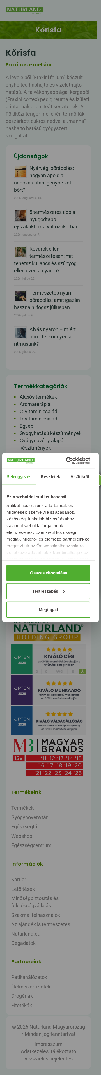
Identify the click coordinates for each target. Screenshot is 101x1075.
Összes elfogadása (48, 572)
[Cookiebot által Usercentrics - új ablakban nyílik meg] (67, 460)
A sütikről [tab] (79, 476)
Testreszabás (45, 591)
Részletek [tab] (50, 476)
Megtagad (48, 609)
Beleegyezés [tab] (18, 476)
